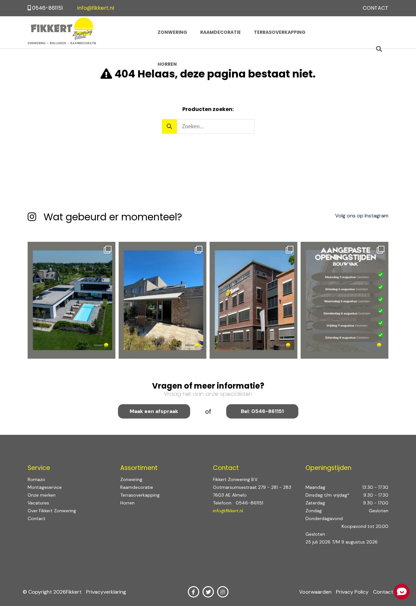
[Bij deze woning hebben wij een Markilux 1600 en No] (162, 300)
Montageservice (45, 487)
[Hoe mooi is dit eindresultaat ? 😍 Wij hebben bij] (71, 300)
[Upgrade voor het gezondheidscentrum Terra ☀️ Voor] (253, 300)
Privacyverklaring (106, 591)
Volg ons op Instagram (361, 215)
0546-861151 (47, 8)
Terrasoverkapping (280, 32)
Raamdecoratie (220, 32)
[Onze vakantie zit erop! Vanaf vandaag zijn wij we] (344, 300)
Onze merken (42, 495)
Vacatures (38, 503)
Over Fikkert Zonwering (52, 511)
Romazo (36, 479)
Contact (375, 8)
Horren (167, 64)
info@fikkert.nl (95, 8)
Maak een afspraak (154, 411)
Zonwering (172, 32)
